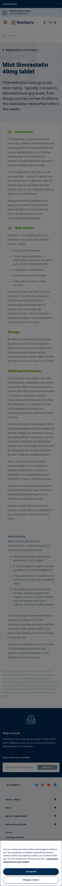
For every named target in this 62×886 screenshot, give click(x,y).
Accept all (31, 871)
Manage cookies (31, 880)
